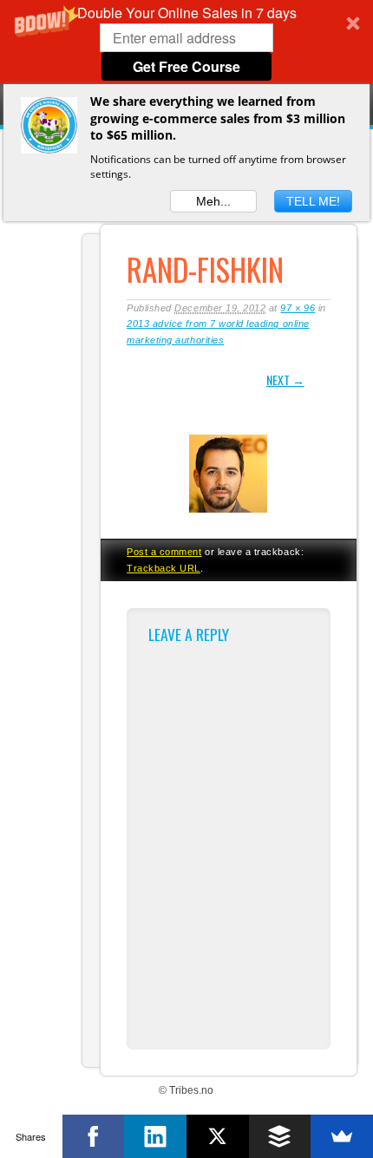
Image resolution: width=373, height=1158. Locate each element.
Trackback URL (163, 568)
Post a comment (164, 551)
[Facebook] (93, 1136)
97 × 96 (297, 308)
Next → (285, 379)
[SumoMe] (342, 1136)
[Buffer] (280, 1136)
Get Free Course (186, 66)
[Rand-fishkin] (228, 515)
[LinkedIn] (155, 1136)
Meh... (213, 201)
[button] (186, 41)
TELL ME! (313, 201)
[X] (217, 1136)
